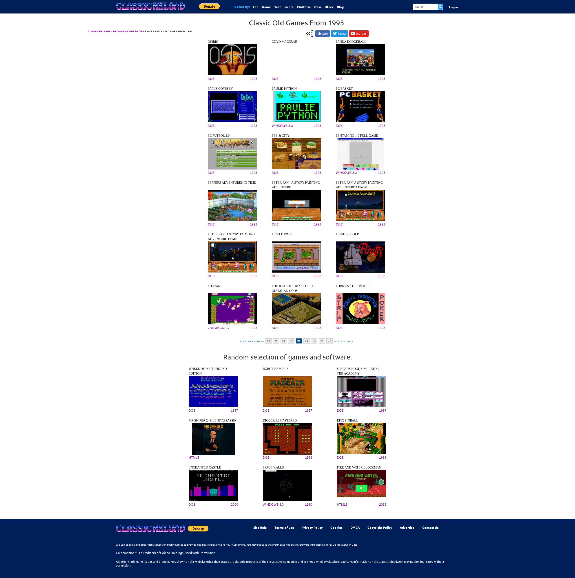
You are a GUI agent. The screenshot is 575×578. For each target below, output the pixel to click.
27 (329, 341)
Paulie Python (284, 88)
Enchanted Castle (205, 467)
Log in (453, 7)
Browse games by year (129, 31)
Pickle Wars (282, 234)
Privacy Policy (312, 527)
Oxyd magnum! (284, 41)
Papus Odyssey (220, 88)
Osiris (213, 41)
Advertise (407, 527)
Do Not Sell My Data (345, 544)
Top (255, 7)
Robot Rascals (275, 368)
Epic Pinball (347, 420)
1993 (253, 78)
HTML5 (194, 457)
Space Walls (273, 467)
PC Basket (344, 88)
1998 (308, 457)
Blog (340, 7)
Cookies (336, 527)
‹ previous (254, 341)
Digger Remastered (280, 420)
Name (266, 7)
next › (341, 341)
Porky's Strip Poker (352, 286)
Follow (342, 33)
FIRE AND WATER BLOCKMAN (359, 467)
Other (329, 7)
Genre (289, 7)
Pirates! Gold (347, 234)
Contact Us (430, 527)
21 (283, 341)
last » (350, 341)
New (317, 7)
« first (243, 341)
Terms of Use (284, 527)
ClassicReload (99, 31)
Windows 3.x (282, 125)
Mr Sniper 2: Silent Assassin (213, 420)
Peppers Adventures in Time (232, 182)
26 (321, 341)
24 (306, 341)
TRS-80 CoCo (218, 328)
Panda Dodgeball (351, 41)
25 (314, 341)
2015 (382, 504)
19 (268, 341)
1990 (308, 504)
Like (325, 33)
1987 (234, 410)
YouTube (361, 33)
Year (277, 7)
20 (276, 341)
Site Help (260, 527)
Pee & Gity (281, 135)
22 (291, 341)
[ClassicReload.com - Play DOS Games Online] (150, 10)
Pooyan (214, 286)
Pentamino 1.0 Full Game (357, 135)
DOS (211, 78)
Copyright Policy (379, 527)
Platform (304, 7)
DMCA (355, 527)
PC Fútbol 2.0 (219, 135)
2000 (234, 504)
